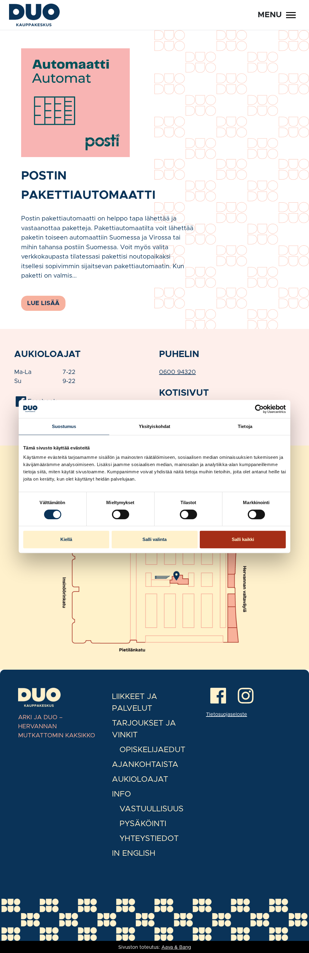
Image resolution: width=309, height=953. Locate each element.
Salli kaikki (243, 539)
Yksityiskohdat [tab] (154, 426)
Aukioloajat (140, 779)
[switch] (120, 514)
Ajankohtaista (145, 764)
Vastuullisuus (151, 809)
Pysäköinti (142, 824)
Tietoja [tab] (245, 426)
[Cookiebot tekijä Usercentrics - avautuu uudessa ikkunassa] (259, 409)
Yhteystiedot (149, 838)
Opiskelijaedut (152, 750)
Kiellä (66, 539)
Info (121, 794)
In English (133, 853)
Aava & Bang (176, 947)
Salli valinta (154, 539)
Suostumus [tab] (64, 426)
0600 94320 (177, 372)
